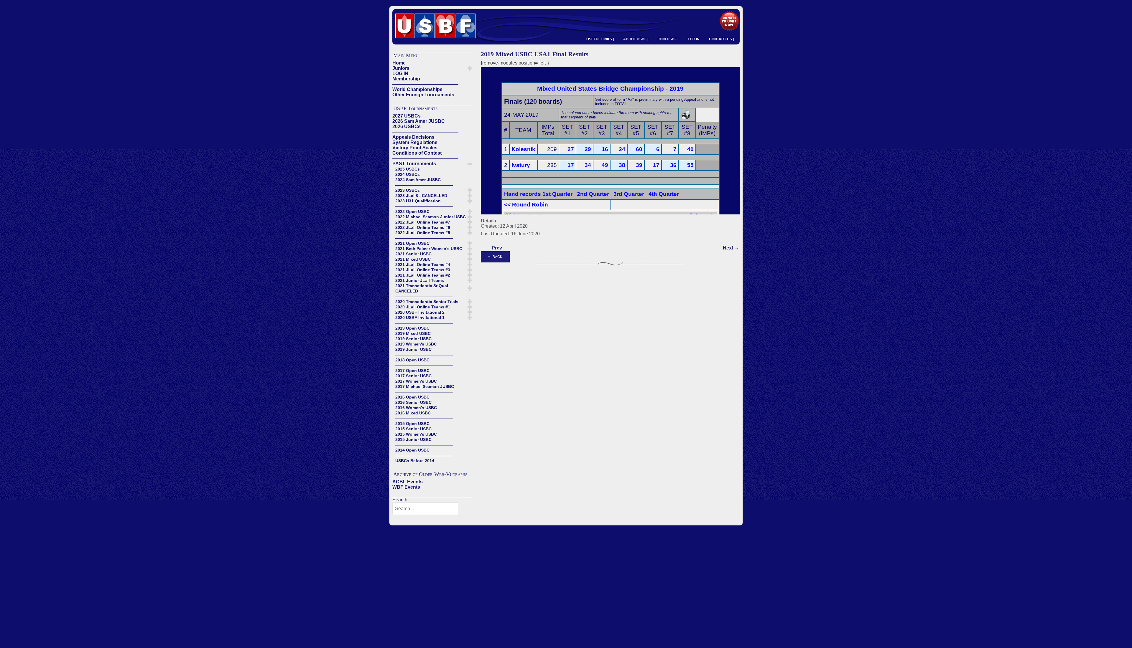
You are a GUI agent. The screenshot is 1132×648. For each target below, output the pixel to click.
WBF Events (406, 487)
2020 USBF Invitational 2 (420, 312)
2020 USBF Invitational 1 (420, 317)
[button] (470, 68)
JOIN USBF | (668, 39)
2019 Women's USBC (416, 344)
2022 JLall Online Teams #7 (422, 222)
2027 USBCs (406, 115)
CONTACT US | (721, 39)
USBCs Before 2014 (414, 460)
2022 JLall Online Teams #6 (422, 227)
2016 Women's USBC (416, 407)
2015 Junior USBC (413, 439)
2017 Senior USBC (413, 375)
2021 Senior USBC (413, 254)
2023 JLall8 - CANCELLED (421, 195)
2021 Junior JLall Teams (419, 280)
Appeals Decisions (413, 137)
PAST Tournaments (414, 163)
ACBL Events (407, 481)
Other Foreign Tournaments (423, 94)
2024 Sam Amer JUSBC (418, 179)
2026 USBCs (406, 126)
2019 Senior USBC (413, 338)
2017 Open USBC (412, 370)
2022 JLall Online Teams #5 (422, 232)
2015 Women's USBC (416, 434)
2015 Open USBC (412, 423)
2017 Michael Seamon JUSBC (424, 386)
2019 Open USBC (412, 328)
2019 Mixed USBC (413, 333)
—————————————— (425, 84)
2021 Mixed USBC (413, 259)
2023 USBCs (407, 190)
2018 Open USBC (412, 360)
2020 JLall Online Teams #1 (422, 307)
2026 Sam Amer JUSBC (418, 121)
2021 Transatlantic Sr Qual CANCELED (421, 288)
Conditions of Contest (417, 153)
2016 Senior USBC (413, 402)
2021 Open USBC (412, 243)
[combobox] (425, 508)
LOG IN (694, 39)
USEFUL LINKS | (600, 39)
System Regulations (414, 142)
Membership (406, 78)
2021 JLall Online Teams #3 (422, 269)
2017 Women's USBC (416, 381)
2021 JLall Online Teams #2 (422, 275)
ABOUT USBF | (635, 39)
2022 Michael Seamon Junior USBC (430, 216)
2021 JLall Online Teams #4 (422, 264)
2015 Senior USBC (413, 429)
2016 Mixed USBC (413, 413)
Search (399, 499)
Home (399, 62)
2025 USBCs (407, 169)
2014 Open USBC (412, 450)
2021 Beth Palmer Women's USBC (428, 248)
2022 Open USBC (412, 211)
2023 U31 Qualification (418, 201)
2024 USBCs (407, 174)
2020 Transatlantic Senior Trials (426, 301)
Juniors (400, 68)
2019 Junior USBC (413, 349)
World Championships (417, 89)
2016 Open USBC (412, 397)
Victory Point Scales (414, 147)
